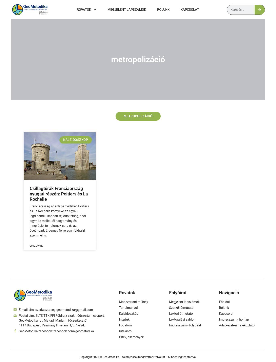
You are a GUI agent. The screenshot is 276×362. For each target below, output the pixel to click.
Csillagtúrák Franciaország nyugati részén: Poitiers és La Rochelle (59, 194)
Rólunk (163, 10)
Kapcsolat (190, 10)
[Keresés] (260, 10)
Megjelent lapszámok (126, 10)
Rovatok (84, 10)
